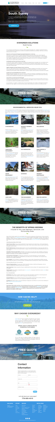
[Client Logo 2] (35, 332)
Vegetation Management (25, 408)
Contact (17, 411)
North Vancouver (45, 406)
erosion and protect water (30, 129)
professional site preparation (29, 156)
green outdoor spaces (19, 287)
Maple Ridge (40, 407)
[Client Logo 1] (19, 332)
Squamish (33, 409)
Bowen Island (40, 412)
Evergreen (16, 318)
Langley (39, 411)
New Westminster (34, 410)
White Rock (44, 408)
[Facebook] (27, 418)
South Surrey (39, 410)
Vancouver (33, 239)
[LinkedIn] (29, 418)
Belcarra (33, 412)
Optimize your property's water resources (10, 176)
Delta (33, 408)
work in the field (18, 319)
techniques (20, 322)
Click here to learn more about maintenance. (15, 281)
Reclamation (23, 409)
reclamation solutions (39, 134)
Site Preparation (24, 410)
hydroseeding (38, 239)
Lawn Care (23, 406)
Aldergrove (39, 408)
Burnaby (33, 406)
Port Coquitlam (40, 406)
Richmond (33, 407)
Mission (44, 410)
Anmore (44, 411)
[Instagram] (26, 418)
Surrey (39, 409)
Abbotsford (44, 405)
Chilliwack (44, 409)
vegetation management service (10, 153)
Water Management (24, 412)
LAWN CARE (8, 197)
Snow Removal (24, 411)
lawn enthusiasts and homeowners (20, 237)
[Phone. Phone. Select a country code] (29, 384)
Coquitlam (39, 405)
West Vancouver (45, 407)
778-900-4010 (10, 407)
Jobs (16, 410)
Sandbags (23, 413)
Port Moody (33, 411)
